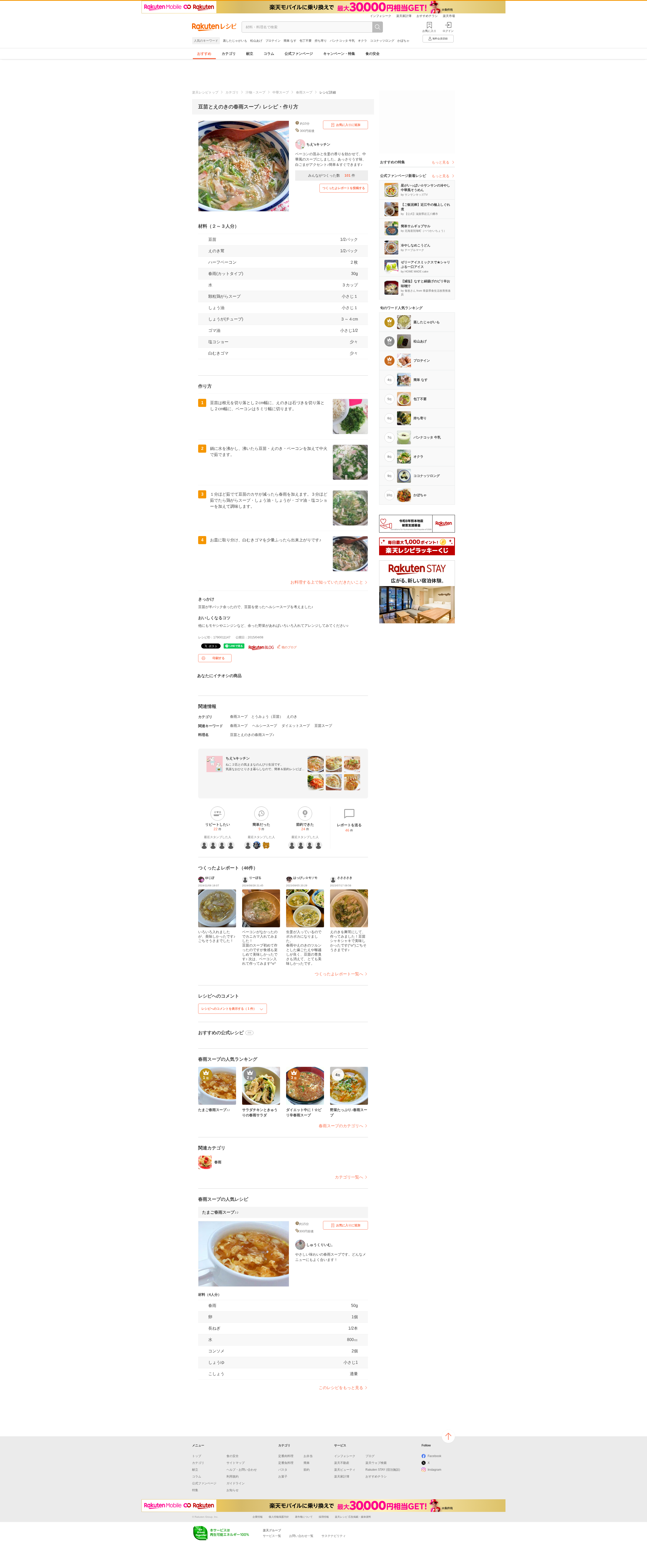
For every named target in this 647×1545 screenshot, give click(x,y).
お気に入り (429, 30)
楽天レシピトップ (205, 92)
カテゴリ (229, 54)
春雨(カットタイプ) (225, 273)
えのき (292, 716)
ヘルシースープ (264, 726)
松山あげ (256, 40)
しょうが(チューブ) (225, 319)
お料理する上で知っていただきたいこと (326, 582)
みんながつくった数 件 (331, 175)
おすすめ (204, 54)
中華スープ (280, 92)
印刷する (219, 658)
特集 (195, 1490)
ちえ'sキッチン (238, 758)
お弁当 (308, 1456)
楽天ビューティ (344, 1469)
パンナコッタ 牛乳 (342, 40)
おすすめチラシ (427, 16)
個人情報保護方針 (279, 1516)
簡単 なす (290, 40)
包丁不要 (305, 40)
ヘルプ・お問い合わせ (241, 1469)
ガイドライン (235, 1483)
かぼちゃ (403, 40)
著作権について (304, 1516)
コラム (269, 54)
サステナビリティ (333, 1536)
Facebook (434, 1456)
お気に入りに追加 (348, 125)
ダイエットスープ (296, 726)
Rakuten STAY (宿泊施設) (382, 1469)
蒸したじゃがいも (235, 40)
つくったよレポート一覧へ (339, 974)
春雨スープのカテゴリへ (341, 1126)
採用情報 (324, 1516)
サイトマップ (235, 1463)
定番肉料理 (285, 1456)
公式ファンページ (299, 54)
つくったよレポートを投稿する (343, 188)
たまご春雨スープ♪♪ (220, 1212)
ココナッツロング (382, 40)
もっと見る (440, 162)
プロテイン (273, 40)
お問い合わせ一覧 (301, 1536)
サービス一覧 (272, 1536)
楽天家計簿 (403, 16)
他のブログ (289, 647)
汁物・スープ (255, 92)
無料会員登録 (440, 38)
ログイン (448, 30)
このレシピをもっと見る (341, 1388)
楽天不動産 (341, 1463)
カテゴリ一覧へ (349, 1177)
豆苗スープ (323, 726)
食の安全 (372, 54)
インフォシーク (380, 16)
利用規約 (232, 1476)
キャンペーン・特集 (339, 54)
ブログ (370, 1456)
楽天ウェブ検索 (376, 1463)
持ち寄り (321, 40)
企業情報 (257, 1516)
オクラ (362, 40)
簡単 (307, 1463)
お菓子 (282, 1476)
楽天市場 (449, 16)
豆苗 (212, 239)
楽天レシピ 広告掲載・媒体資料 (353, 1516)
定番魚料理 (285, 1463)
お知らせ (232, 1490)
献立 (249, 54)
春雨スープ (304, 92)
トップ (196, 1456)
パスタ (282, 1469)
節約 (307, 1469)
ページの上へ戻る (448, 1436)
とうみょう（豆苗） (267, 716)
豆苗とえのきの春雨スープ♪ (252, 735)
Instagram (434, 1469)
